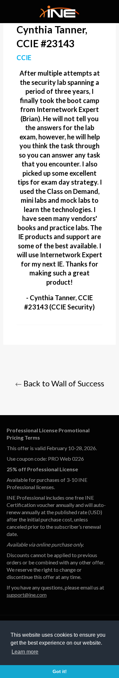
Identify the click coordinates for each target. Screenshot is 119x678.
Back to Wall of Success (63, 383)
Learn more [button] (25, 652)
